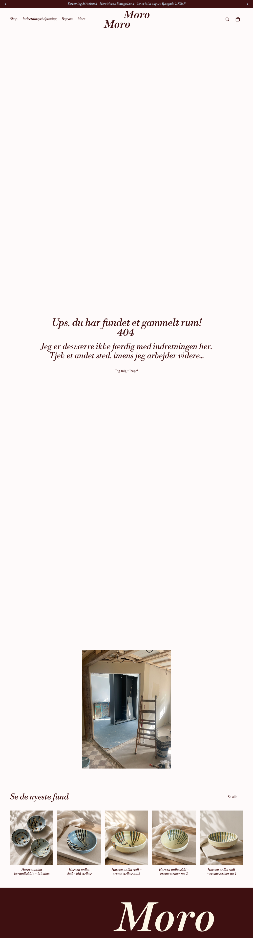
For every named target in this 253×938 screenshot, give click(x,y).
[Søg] (227, 19)
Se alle (232, 797)
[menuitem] (81, 19)
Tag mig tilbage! (126, 371)
